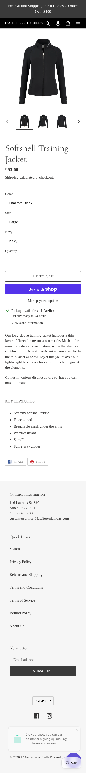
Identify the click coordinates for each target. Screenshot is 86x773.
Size (8, 213)
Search (15, 549)
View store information (27, 323)
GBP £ (41, 701)
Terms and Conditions (26, 587)
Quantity (11, 251)
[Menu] (78, 23)
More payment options (43, 301)
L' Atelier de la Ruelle (35, 757)
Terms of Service (22, 600)
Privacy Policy (21, 562)
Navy (8, 232)
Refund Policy (20, 613)
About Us (17, 626)
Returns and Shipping (26, 574)
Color (9, 194)
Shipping (12, 177)
